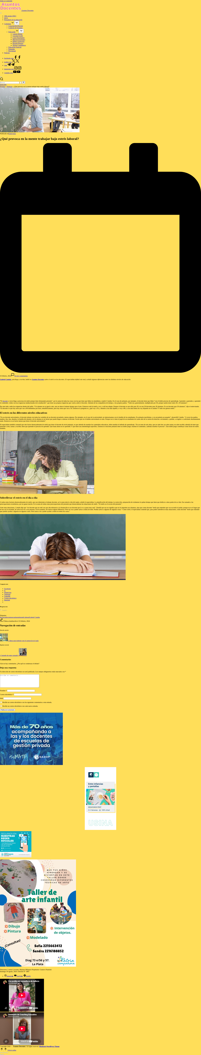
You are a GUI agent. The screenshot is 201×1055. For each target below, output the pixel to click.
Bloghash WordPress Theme (49, 1046)
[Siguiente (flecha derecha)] (3, 1054)
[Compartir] (5, 1052)
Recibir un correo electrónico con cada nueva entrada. (20, 706)
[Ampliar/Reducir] (1, 1052)
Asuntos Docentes (27, 10)
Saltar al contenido (6, 1)
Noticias (9, 86)
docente (5, 401)
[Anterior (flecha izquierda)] (1, 1054)
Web (1, 698)
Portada (2, 86)
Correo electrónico (7, 694)
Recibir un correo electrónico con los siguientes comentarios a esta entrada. (27, 702)
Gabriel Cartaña (34, 617)
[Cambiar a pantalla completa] (3, 1052)
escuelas (14, 617)
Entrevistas (12, 134)
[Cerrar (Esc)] (7, 1052)
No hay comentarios (21, 376)
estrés (19, 617)
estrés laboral (25, 617)
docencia (3, 617)
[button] (20, 83)
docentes (9, 617)
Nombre (3, 691)
